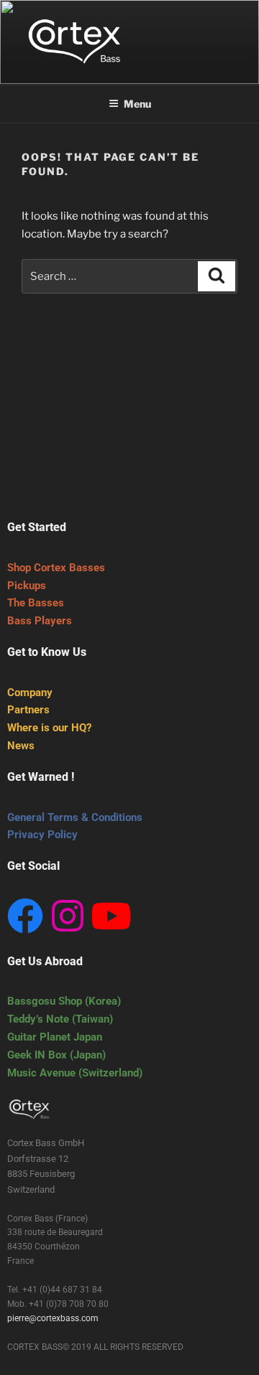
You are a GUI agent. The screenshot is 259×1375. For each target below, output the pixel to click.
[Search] (216, 276)
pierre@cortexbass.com (53, 1318)
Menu (137, 104)
